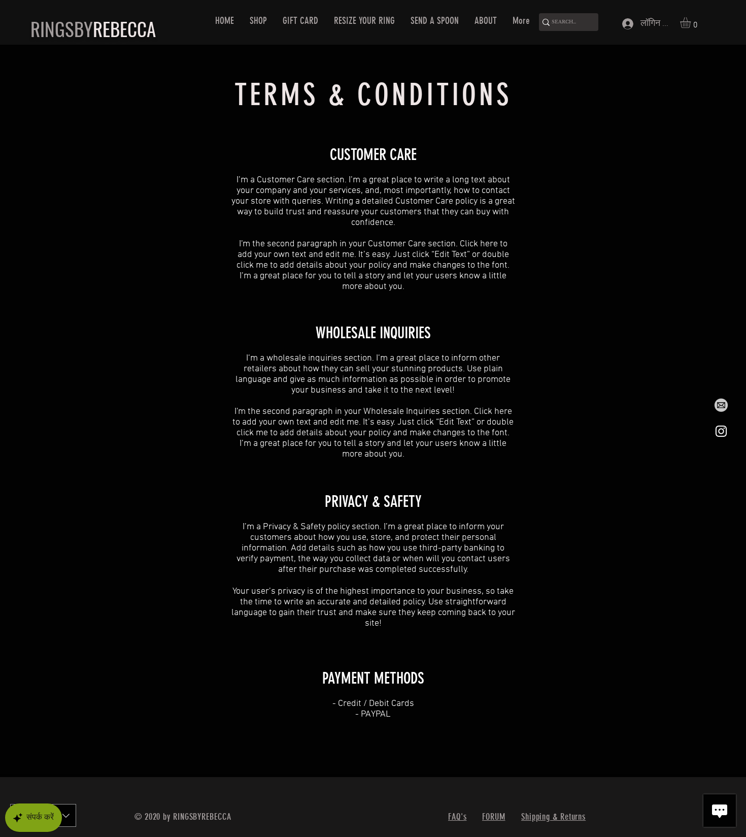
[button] (691, 22)
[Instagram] (721, 431)
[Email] (721, 405)
